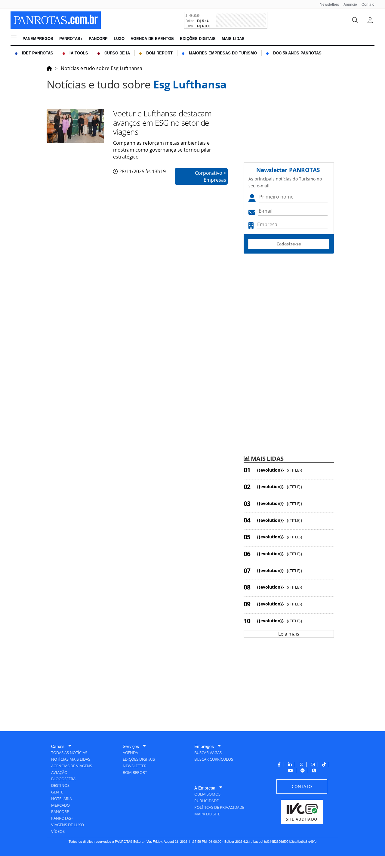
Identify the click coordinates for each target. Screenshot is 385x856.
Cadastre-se (288, 244)
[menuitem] (327, 4)
